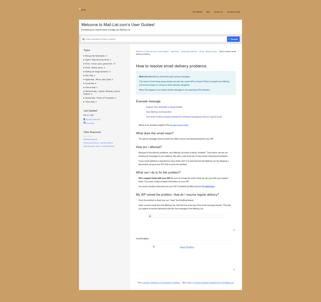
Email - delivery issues (208, 51)
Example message (148, 101)
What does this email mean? (155, 133)
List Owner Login (233, 12)
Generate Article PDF (93, 119)
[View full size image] (186, 223)
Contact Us (218, 12)
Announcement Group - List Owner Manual (98, 143)
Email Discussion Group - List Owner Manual (99, 146)
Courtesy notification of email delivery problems (161, 282)
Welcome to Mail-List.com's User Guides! (152, 51)
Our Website (198, 12)
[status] (186, 83)
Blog (208, 12)
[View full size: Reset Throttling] (186, 258)
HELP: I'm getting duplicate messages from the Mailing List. (210, 282)
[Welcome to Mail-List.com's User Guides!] (82, 9)
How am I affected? (149, 147)
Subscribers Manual (189, 51)
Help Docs (175, 51)
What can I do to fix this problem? (158, 172)
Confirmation (142, 238)
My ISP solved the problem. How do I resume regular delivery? (177, 194)
